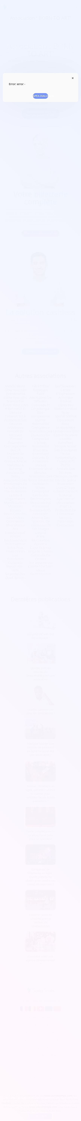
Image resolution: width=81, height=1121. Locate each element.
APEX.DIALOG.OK (40, 96)
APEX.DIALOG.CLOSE (72, 78)
